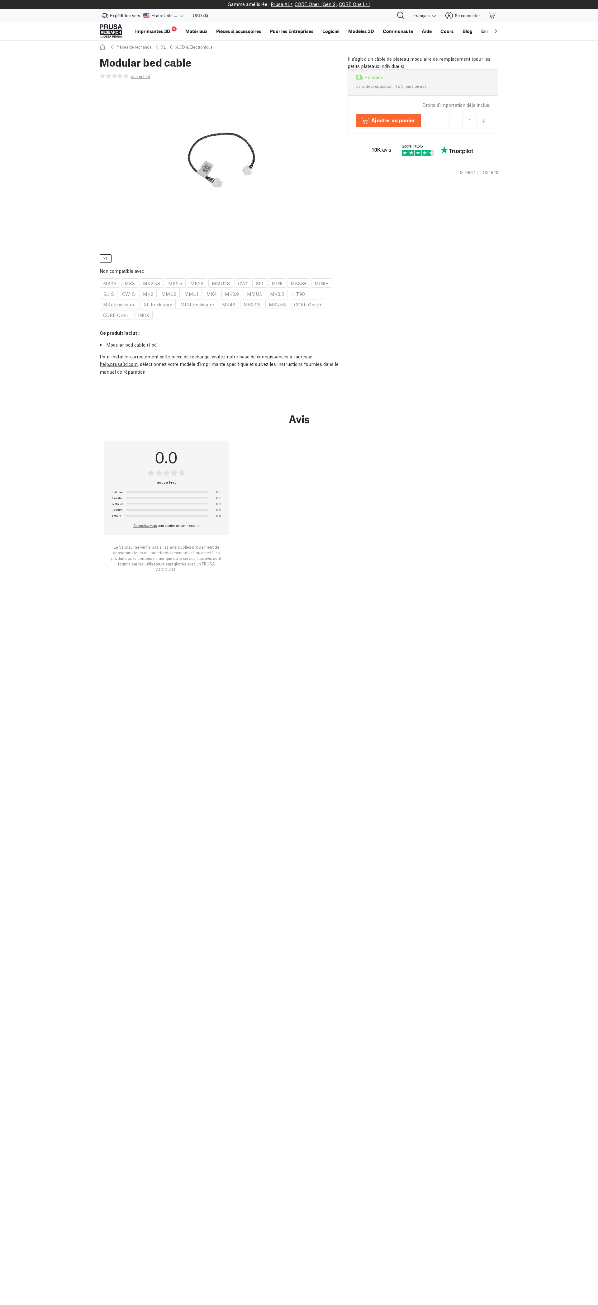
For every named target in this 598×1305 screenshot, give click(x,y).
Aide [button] (427, 31)
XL (163, 47)
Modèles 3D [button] (361, 31)
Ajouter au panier (393, 120)
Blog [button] (467, 31)
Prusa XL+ (281, 4)
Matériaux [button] (196, 31)
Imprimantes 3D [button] (155, 30)
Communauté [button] (398, 31)
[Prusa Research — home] (110, 31)
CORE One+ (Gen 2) (316, 4)
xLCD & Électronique (194, 47)
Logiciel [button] (330, 31)
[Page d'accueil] (103, 47)
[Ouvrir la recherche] (401, 15)
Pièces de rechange (134, 47)
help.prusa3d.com (119, 364)
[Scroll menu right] (496, 31)
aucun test (140, 76)
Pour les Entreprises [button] (292, 31)
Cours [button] (447, 31)
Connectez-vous (145, 525)
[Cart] (492, 15)
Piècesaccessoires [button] (238, 31)
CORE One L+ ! (354, 4)
